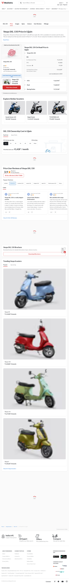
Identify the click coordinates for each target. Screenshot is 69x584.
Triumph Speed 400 (19, 573)
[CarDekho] (55, 566)
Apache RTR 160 (38, 573)
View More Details (11, 87)
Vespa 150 (8, 362)
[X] (58, 581)
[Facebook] (54, 581)
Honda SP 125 (27, 570)
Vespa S (7, 461)
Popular (5, 265)
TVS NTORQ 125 (54, 117)
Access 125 (36, 570)
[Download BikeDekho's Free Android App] (64, 556)
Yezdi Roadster (11, 573)
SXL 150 (5, 24)
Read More (6, 40)
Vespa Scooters (12, 468)
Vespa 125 (8, 411)
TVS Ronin (43, 570)
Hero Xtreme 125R (29, 573)
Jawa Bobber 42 (27, 575)
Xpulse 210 (4, 573)
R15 (32, 570)
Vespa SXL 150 (7, 61)
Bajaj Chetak (31, 117)
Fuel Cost (5, 135)
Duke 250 (11, 575)
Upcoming (13, 265)
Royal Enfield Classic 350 (13, 570)
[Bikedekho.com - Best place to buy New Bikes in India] (7, 3)
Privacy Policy (5, 561)
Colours (29, 24)
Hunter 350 (4, 570)
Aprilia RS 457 (5, 575)
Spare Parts (14, 135)
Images (17, 24)
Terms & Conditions (6, 558)
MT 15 (21, 570)
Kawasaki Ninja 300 (18, 575)
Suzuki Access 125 (11, 117)
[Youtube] (62, 581)
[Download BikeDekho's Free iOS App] (56, 556)
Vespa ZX (7, 312)
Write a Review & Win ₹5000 (13, 175)
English (60, 2)
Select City (63, 9)
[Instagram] (66, 581)
